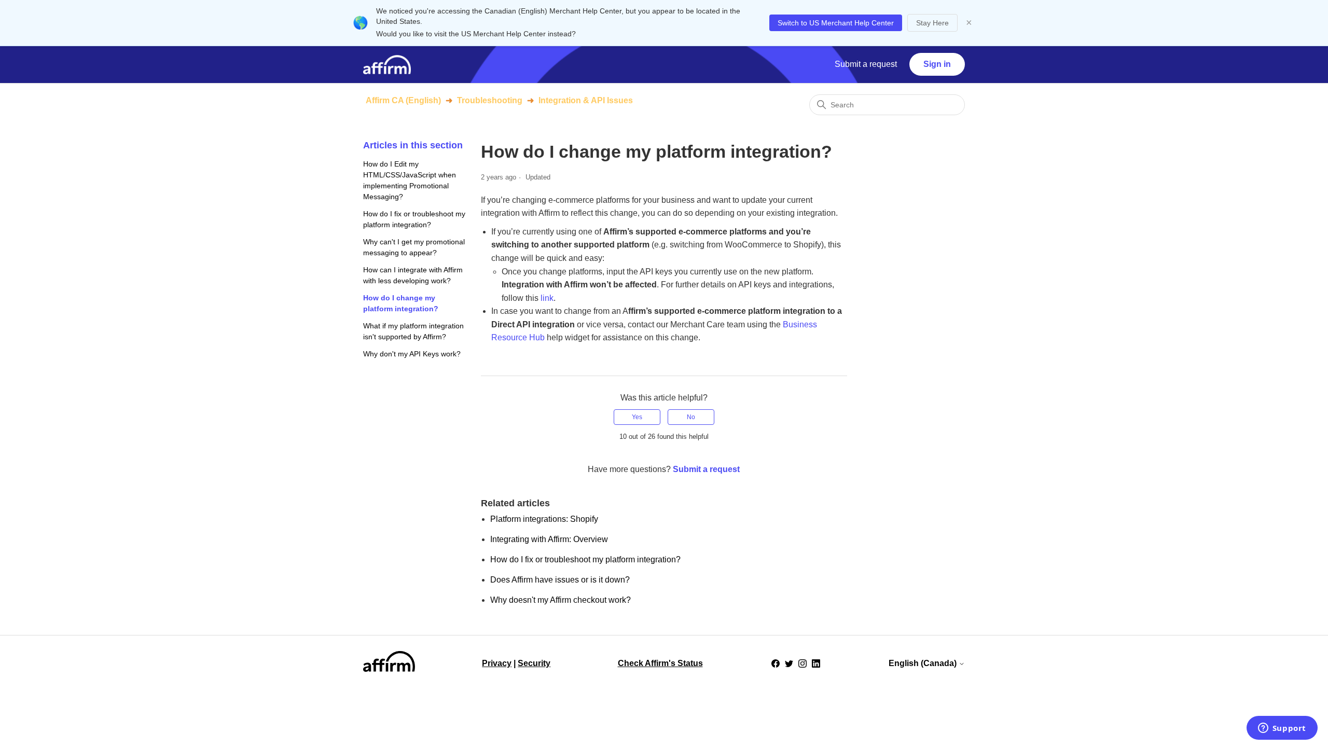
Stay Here (932, 23)
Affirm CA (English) (403, 100)
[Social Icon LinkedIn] (816, 663)
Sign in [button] (937, 64)
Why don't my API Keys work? (412, 354)
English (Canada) (924, 663)
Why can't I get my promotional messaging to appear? (414, 247)
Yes (637, 417)
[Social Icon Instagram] (802, 663)
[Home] (387, 64)
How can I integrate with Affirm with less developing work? (413, 275)
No (691, 417)
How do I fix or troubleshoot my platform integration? (414, 219)
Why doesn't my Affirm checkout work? (560, 600)
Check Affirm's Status (660, 663)
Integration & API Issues (585, 100)
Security (534, 663)
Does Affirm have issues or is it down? (560, 579)
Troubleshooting (489, 100)
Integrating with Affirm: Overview (549, 539)
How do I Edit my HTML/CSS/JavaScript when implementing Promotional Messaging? (409, 180)
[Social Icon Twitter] (789, 663)
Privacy (496, 663)
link (547, 298)
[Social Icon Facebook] (775, 663)
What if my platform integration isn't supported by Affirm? (413, 331)
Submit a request (866, 64)
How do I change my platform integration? (400, 303)
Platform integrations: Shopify (544, 519)
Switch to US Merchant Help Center (836, 23)
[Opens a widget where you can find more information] (1282, 729)
